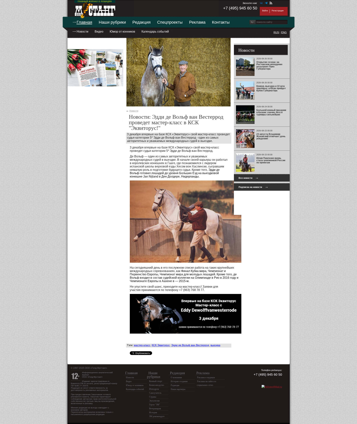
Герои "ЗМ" (154, 404)
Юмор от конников (122, 31)
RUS (276, 32)
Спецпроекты (170, 22)
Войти (265, 10)
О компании (176, 377)
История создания (179, 381)
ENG (284, 32)
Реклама (197, 22)
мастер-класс (142, 345)
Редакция (141, 22)
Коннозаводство (156, 385)
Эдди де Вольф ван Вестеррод (190, 345)
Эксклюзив (154, 400)
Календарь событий (155, 31)
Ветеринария (155, 408)
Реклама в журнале (206, 377)
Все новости (249, 178)
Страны (152, 397)
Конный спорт (155, 381)
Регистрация (278, 10)
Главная (84, 22)
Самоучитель (155, 393)
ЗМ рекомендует (157, 416)
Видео (99, 31)
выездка (215, 345)
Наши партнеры (178, 389)
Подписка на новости (253, 187)
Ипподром (154, 389)
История (153, 412)
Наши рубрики (112, 22)
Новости (82, 31)
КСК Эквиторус (161, 345)
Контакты (221, 22)
